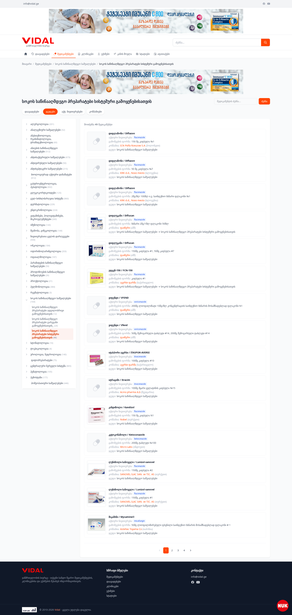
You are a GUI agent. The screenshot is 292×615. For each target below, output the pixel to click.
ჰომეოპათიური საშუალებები (50, 383)
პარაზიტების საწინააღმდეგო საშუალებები (46, 264)
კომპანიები (95, 111)
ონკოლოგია (40, 245)
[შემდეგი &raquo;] (191, 550)
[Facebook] (264, 3)
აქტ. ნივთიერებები (72, 111)
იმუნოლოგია (40, 224)
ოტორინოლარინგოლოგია (48, 251)
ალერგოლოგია (42, 124)
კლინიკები (87, 53)
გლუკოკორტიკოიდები (45, 192)
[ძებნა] (265, 42)
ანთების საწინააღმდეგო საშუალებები (44, 149)
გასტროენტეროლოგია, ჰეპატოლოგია (43, 185)
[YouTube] (268, 3)
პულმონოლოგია (42, 286)
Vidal (57, 609)
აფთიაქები (163, 53)
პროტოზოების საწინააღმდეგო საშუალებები (47, 273)
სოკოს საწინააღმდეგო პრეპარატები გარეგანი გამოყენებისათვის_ (45, 322)
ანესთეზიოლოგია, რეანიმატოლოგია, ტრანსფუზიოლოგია (43, 139)
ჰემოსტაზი (39, 377)
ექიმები (105, 53)
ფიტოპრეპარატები (44, 360)
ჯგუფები (50, 111)
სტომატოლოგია (41, 342)
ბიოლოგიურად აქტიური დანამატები (51, 176)
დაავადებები (42, 53)
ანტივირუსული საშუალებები (48, 163)
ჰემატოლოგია (41, 371)
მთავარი (27, 63)
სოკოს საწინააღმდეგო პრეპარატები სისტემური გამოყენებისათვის (45, 334)
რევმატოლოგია (41, 292)
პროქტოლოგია (41, 281)
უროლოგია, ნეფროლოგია (48, 354)
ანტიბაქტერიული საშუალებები (50, 157)
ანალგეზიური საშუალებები (47, 129)
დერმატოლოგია (42, 204)
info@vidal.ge (31, 3)
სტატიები (145, 53)
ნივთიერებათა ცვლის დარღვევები (49, 238)
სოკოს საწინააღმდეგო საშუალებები (75, 63)
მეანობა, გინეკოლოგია (46, 230)
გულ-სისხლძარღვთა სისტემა (49, 198)
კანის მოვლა (124, 53)
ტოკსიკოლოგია (41, 348)
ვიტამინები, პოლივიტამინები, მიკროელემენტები (47, 217)
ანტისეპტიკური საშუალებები (49, 168)
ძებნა (264, 101)
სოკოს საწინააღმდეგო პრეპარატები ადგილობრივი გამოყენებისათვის (48, 310)
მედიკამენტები (65, 53)
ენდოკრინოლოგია (43, 210)
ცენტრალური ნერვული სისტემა (50, 365)
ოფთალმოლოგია (43, 257)
